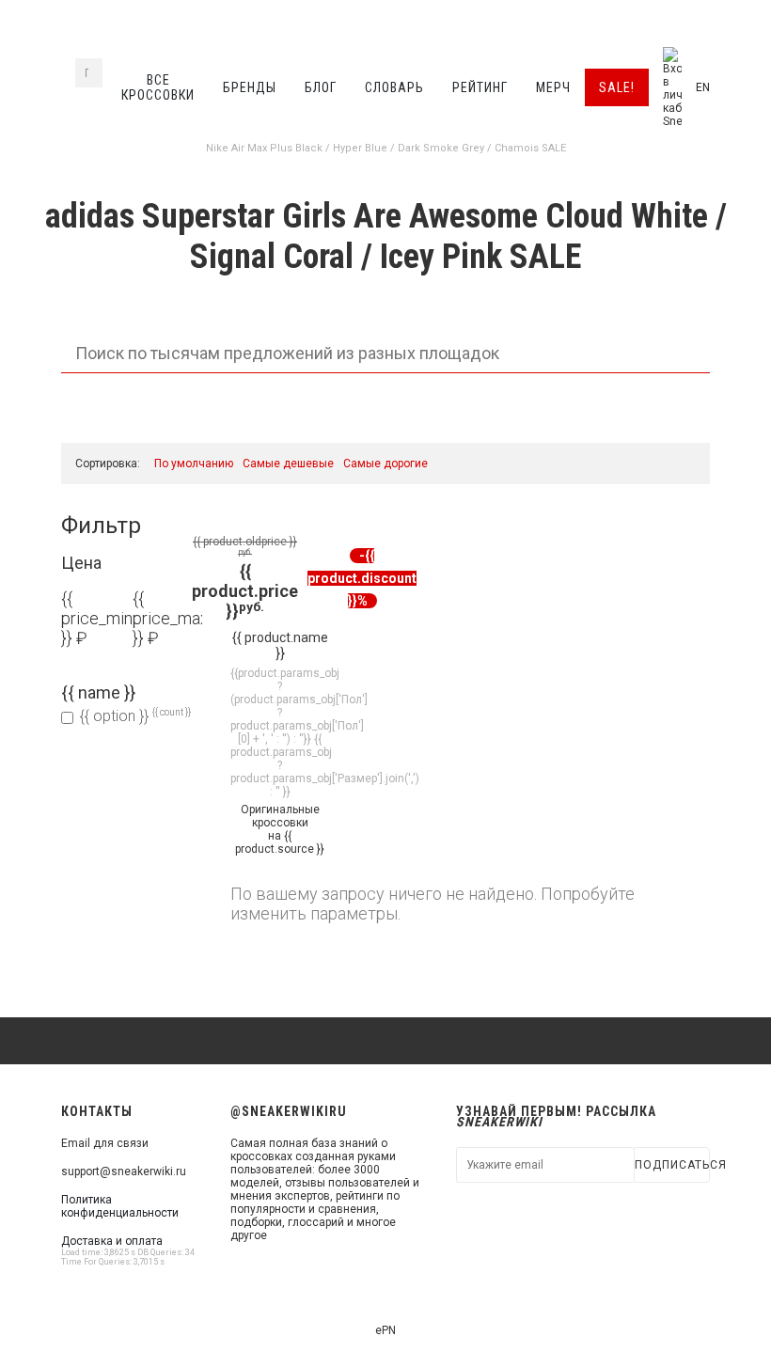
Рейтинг (480, 87)
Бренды (249, 87)
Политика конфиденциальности (120, 1206)
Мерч (553, 87)
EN (703, 87)
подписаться (672, 1164)
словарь (394, 87)
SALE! (617, 87)
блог (321, 87)
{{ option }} (135, 716)
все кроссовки (158, 87)
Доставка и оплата (112, 1241)
